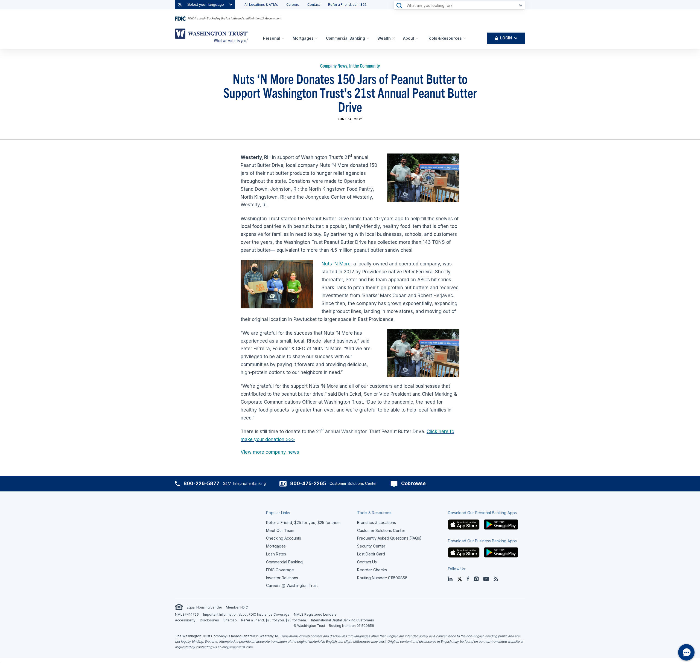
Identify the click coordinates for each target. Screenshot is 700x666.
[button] (464, 524)
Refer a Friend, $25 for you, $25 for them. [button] (303, 522)
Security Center (371, 546)
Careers (292, 4)
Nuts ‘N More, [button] (337, 264)
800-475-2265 (308, 483)
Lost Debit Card (371, 554)
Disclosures (209, 620)
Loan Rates (276, 554)
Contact (313, 4)
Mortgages (303, 38)
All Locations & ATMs (261, 4)
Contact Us (367, 562)
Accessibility (185, 620)
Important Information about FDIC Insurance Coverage (246, 614)
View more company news (270, 452)
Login (506, 38)
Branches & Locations (376, 522)
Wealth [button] (384, 38)
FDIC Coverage (280, 569)
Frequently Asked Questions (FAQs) (389, 538)
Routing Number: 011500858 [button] (382, 577)
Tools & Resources (444, 38)
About (408, 38)
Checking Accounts (283, 538)
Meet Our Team (280, 530)
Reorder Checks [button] (372, 569)
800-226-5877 (201, 483)
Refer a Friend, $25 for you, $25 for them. (274, 620)
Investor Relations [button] (282, 577)
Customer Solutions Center (381, 530)
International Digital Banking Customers (342, 620)
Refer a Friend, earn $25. (347, 4)
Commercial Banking (345, 38)
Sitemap (230, 620)
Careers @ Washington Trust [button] (292, 585)
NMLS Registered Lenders (315, 614)
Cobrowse (413, 483)
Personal (271, 38)
